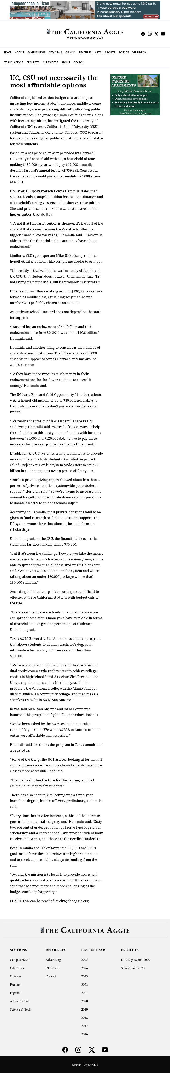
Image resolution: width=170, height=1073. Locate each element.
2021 (84, 992)
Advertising (53, 959)
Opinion (15, 976)
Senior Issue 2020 (132, 968)
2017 (84, 1026)
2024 (84, 968)
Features (15, 984)
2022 (84, 984)
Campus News (19, 959)
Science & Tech (20, 1009)
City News (17, 968)
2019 (84, 1009)
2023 (84, 976)
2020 (84, 1001)
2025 (84, 959)
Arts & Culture (19, 1001)
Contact (51, 976)
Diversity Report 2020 (135, 959)
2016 (84, 1034)
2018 (84, 1017)
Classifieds (53, 968)
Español (15, 992)
